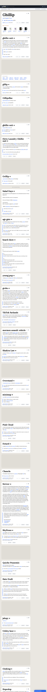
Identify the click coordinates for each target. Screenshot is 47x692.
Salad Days (4, 213)
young (10, 280)
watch (13, 223)
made (6, 178)
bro (14, 319)
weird (23, 316)
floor (5, 144)
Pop (9, 293)
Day (27, 337)
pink (13, 433)
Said (25, 316)
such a (12, 20)
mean (17, 297)
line (23, 336)
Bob (4, 256)
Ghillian (21, 77)
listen (6, 181)
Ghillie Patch (11, 79)
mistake (5, 354)
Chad (11, 589)
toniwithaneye (8, 435)
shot (9, 127)
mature (5, 223)
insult (9, 100)
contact (13, 86)
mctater (7, 133)
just (8, 127)
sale (7, 90)
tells (10, 397)
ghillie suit (4, 56)
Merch (28, 22)
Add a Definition (37, 9)
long (13, 446)
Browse (9, 9)
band (18, 303)
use (12, 45)
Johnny (7, 680)
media (13, 566)
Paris (17, 536)
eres (6, 102)
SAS (21, 43)
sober (11, 428)
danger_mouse (7, 183)
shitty (4, 620)
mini (17, 332)
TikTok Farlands (5, 321)
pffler (7, 597)
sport (18, 585)
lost (14, 446)
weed (21, 680)
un (7, 102)
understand (6, 383)
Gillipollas (4, 105)
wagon (14, 332)
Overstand (4, 388)
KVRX (10, 342)
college (27, 486)
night (26, 149)
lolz (6, 51)
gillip (3, 92)
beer (5, 633)
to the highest (17, 383)
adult (12, 278)
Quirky (4, 565)
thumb (12, 178)
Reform (14, 353)
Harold (5, 522)
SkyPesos (4, 539)
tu (5, 102)
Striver (3, 524)
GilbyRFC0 (7, 213)
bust (27, 673)
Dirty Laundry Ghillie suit (6, 154)
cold (14, 204)
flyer (22, 532)
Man (5, 20)
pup (12, 280)
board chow (4, 267)
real (14, 226)
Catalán (7, 105)
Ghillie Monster (5, 79)
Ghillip (3, 22)
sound (4, 178)
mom (5, 476)
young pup (4, 282)
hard (17, 534)
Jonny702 (11, 154)
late (16, 278)
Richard (4, 356)
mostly (8, 397)
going (9, 448)
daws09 (7, 56)
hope (5, 680)
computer (10, 246)
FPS (14, 44)
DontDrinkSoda (8, 683)
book (9, 536)
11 (8, 386)
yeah (24, 90)
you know (11, 400)
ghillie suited (16, 77)
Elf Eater (7, 388)
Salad (5, 211)
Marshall (25, 505)
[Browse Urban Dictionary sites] (4, 7)
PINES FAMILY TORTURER (11, 321)
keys (14, 243)
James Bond (9, 623)
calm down (24, 448)
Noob (4, 130)
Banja (7, 233)
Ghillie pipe (16, 79)
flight (14, 536)
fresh (5, 41)
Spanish (4, 100)
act (4, 86)
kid (16, 473)
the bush (4, 127)
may (17, 489)
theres (4, 90)
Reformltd (8, 359)
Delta (3, 532)
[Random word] (40, 6)
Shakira (21, 356)
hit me (8, 476)
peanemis (11, 568)
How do (8, 400)
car (5, 620)
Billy (4, 225)
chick (15, 143)
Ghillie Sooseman (23, 79)
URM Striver (7, 524)
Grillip (3, 183)
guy (11, 18)
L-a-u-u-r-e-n (7, 22)
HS (11, 490)
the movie (16, 568)
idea (27, 385)
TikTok (4, 315)
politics (17, 509)
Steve (23, 644)
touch (28, 428)
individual (7, 446)
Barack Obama (7, 521)
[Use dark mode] (45, 6)
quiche (9, 568)
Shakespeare (15, 200)
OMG (6, 49)
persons (8, 20)
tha (11, 130)
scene (23, 292)
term (7, 332)
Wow (4, 181)
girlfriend (22, 149)
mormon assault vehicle (6, 342)
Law (10, 353)
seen (14, 149)
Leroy (4, 385)
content (23, 221)
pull (6, 623)
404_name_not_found (9, 539)
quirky (21, 566)
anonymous (7, 450)
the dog (7, 282)
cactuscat (6, 306)
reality (5, 429)
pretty (11, 432)
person (6, 278)
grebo (3, 306)
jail (11, 208)
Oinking (4, 683)
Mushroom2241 (10, 570)
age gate (4, 233)
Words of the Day (4, 9)
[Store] (43, 6)
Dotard (3, 450)
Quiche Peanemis (5, 570)
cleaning (6, 643)
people (18, 251)
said (10, 211)
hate (6, 589)
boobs (22, 86)
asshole (7, 18)
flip (23, 473)
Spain (6, 100)
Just (3, 18)
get (12, 448)
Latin (15, 473)
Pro (4, 131)
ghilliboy (25, 77)
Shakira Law (4, 359)
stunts (12, 623)
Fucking (6, 230)
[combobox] (24, 7)
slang (9, 290)
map (4, 397)
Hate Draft (4, 597)
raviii (5, 92)
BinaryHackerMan (9, 267)
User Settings (43, 9)
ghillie (7, 77)
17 (11, 303)
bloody (15, 304)
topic (9, 383)
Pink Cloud (4, 435)
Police (4, 671)
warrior (5, 337)
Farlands (12, 319)
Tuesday (21, 637)
